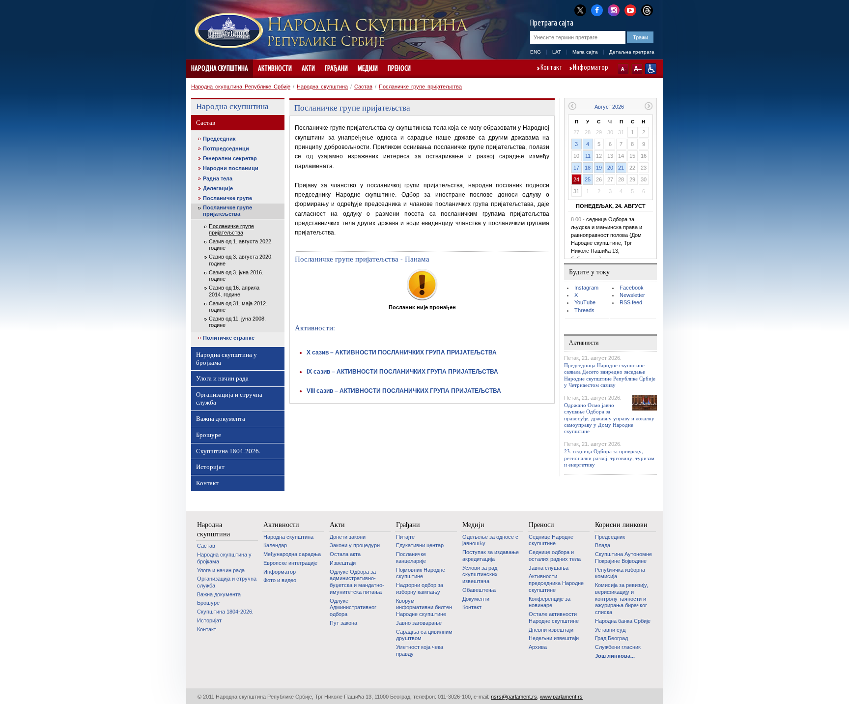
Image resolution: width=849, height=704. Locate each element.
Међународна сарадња (292, 554)
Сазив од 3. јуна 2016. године (236, 275)
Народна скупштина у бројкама (226, 358)
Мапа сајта (585, 52)
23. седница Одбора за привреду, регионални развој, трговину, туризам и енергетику (609, 457)
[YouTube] (630, 9)
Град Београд (611, 638)
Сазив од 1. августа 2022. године (241, 244)
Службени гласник (618, 647)
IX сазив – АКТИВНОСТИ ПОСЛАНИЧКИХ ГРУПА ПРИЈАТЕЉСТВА (402, 371)
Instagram (586, 288)
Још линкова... (615, 656)
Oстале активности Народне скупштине (554, 617)
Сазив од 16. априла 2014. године (234, 291)
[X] (580, 10)
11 (588, 156)
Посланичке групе (227, 198)
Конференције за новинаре (549, 602)
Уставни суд (610, 630)
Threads (584, 310)
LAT (556, 52)
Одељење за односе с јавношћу (490, 540)
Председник (219, 139)
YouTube (584, 302)
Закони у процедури (355, 545)
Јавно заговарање (419, 623)
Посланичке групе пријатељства (420, 86)
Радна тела (217, 178)
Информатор (590, 68)
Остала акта (345, 554)
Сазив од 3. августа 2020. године (241, 260)
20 (610, 168)
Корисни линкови (621, 524)
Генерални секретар (230, 158)
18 (588, 168)
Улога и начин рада (222, 378)
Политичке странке (229, 338)
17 (576, 168)
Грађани (336, 69)
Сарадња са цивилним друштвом (424, 635)
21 (621, 168)
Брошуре (208, 434)
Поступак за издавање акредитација (490, 555)
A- (623, 68)
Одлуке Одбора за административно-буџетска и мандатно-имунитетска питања (357, 582)
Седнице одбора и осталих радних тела (555, 555)
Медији (368, 69)
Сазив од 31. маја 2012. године (238, 306)
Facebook (632, 288)
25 (588, 179)
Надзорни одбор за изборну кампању (419, 588)
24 (576, 179)
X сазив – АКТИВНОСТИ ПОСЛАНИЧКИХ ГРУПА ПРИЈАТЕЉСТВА (402, 352)
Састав (363, 86)
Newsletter (632, 295)
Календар (275, 545)
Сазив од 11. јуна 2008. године (237, 322)
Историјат (210, 466)
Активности (275, 69)
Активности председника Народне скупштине (556, 582)
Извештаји (343, 563)
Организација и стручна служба (229, 398)
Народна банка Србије (623, 621)
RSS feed (631, 302)
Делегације (218, 188)
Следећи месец (649, 106)
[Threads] (647, 10)
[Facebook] (597, 9)
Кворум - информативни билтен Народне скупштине (424, 607)
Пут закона (343, 623)
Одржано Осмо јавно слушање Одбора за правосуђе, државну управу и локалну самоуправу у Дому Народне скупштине (609, 418)
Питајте (405, 537)
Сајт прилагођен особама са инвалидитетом (650, 68)
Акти (308, 69)
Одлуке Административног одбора (353, 607)
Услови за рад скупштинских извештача (480, 574)
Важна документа (220, 418)
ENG (535, 52)
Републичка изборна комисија (620, 573)
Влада (602, 545)
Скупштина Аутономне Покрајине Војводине (623, 557)
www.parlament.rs (561, 697)
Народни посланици (230, 168)
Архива (538, 647)
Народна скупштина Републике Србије (240, 86)
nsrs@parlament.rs (514, 697)
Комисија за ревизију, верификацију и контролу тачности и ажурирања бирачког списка (621, 598)
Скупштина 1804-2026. (228, 450)
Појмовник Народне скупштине (420, 573)
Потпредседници (226, 148)
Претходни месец (572, 106)
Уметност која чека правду (419, 650)
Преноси (399, 69)
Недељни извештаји (554, 638)
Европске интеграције (290, 563)
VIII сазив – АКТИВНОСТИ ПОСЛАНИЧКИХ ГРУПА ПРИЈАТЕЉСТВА (404, 390)
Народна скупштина (219, 69)
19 (599, 168)
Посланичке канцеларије (411, 557)
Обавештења (479, 590)
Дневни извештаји (551, 630)
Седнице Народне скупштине (551, 540)
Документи (475, 599)
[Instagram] (614, 9)
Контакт (551, 68)
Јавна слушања (548, 568)
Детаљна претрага (631, 52)
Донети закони (348, 537)
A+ (637, 68)
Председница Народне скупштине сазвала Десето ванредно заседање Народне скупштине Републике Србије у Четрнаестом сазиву (609, 374)
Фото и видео (279, 580)
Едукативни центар (420, 545)
